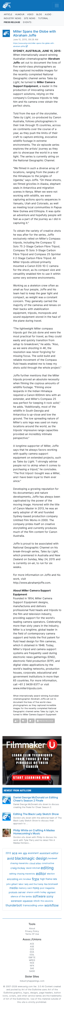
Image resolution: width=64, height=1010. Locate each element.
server (22, 892)
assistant (33, 853)
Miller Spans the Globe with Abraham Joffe (34, 33)
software (39, 896)
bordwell (52, 858)
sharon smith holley (36, 892)
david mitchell (33, 868)
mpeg (35, 887)
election (51, 873)
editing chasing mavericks (22, 873)
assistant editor (49, 853)
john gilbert (12, 884)
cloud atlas (35, 863)
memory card (25, 888)
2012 (8, 853)
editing (47, 867)
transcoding (30, 905)
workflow (51, 905)
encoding (12, 879)
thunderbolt (14, 905)
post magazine (47, 888)
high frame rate (48, 879)
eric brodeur (25, 879)
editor (41, 873)
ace (14, 853)
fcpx (35, 879)
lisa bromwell (51, 884)
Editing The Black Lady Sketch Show (36, 814)
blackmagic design (31, 858)
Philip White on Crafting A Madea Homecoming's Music (34, 832)
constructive (48, 863)
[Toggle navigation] (56, 5)
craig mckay (18, 868)
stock (36, 900)
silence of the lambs (21, 896)
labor (21, 884)
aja (25, 853)
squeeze (28, 900)
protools (13, 892)
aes (20, 853)
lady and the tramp (33, 884)
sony (49, 896)
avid (10, 858)
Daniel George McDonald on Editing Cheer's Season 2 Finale (35, 799)
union (40, 905)
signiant (51, 892)
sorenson (16, 900)
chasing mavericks (19, 863)
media (14, 888)
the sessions (47, 901)
